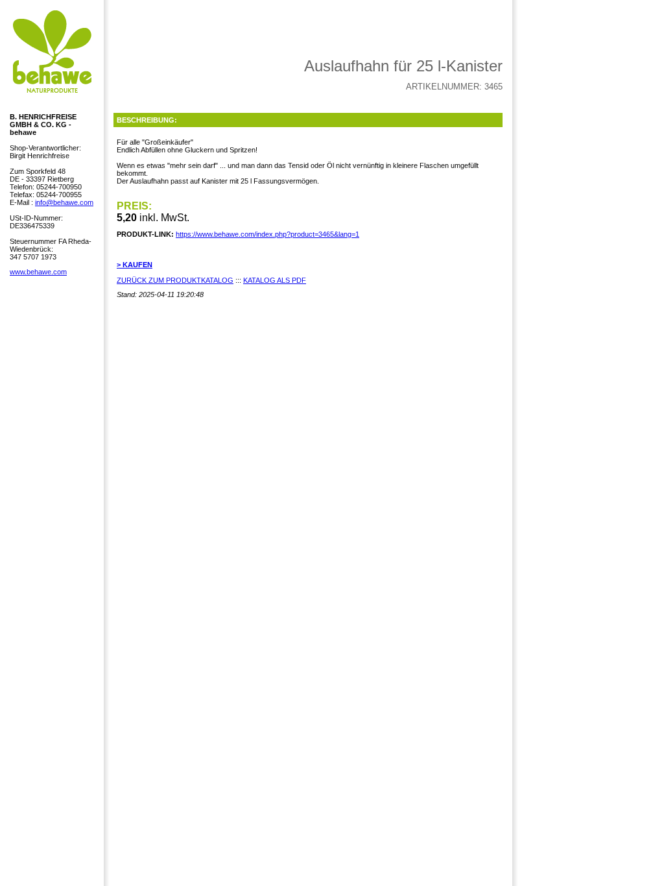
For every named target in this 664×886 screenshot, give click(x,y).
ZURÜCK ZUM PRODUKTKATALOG (175, 280)
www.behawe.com (38, 272)
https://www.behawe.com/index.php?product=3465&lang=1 (267, 234)
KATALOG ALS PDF (274, 280)
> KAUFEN (134, 265)
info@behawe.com (64, 202)
